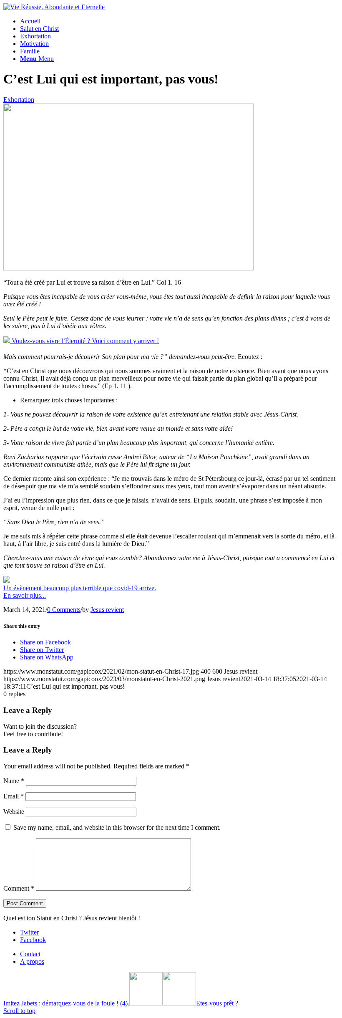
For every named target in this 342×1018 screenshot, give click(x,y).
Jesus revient (107, 609)
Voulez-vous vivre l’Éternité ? (84, 340)
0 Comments (63, 609)
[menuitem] (179, 21)
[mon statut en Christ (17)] (128, 268)
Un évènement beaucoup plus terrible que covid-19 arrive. (79, 591)
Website (13, 811)
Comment (18, 888)
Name (13, 780)
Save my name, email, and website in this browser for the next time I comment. (117, 827)
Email (13, 796)
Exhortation (18, 99)
